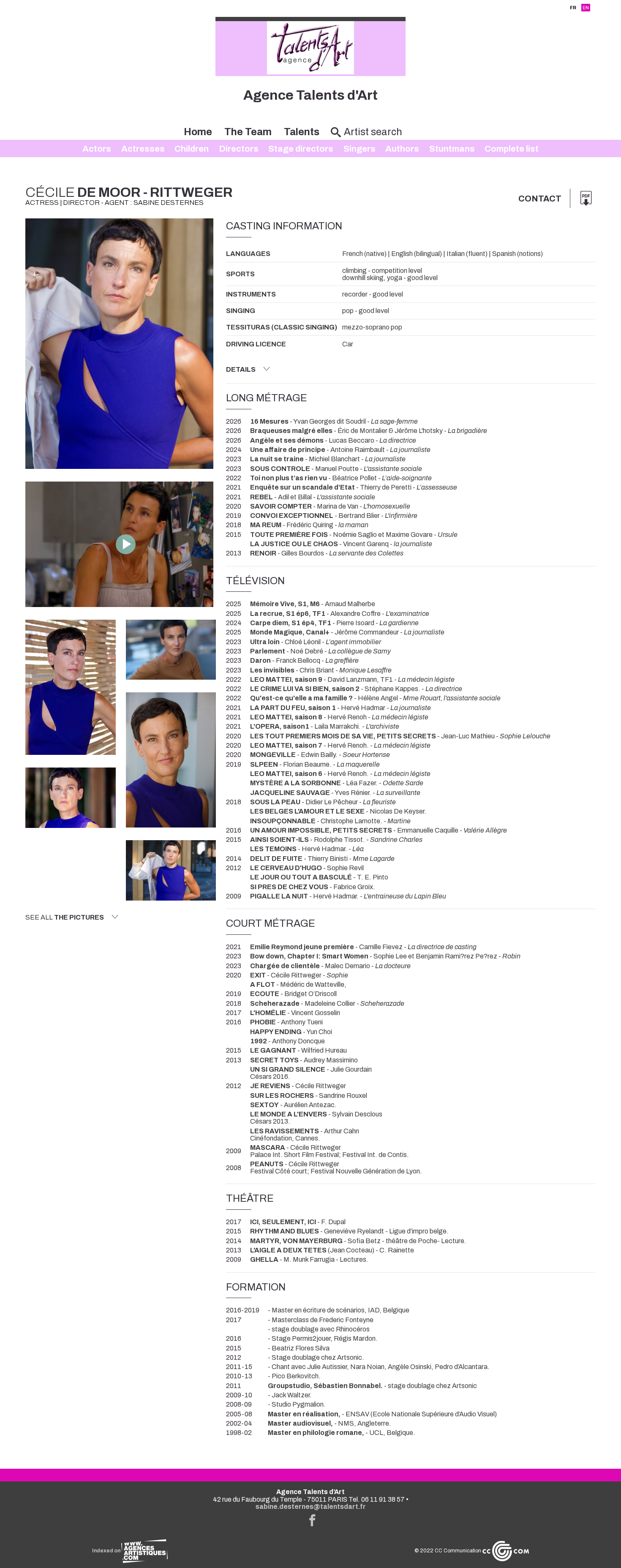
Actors (96, 148)
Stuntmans (452, 148)
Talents (301, 131)
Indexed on (106, 1551)
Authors (402, 148)
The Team (248, 131)
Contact (539, 198)
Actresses (143, 148)
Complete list (512, 148)
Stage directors (300, 148)
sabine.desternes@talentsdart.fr (311, 1506)
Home (198, 131)
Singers (359, 148)
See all (64, 917)
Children (191, 148)
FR (573, 7)
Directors (239, 148)
